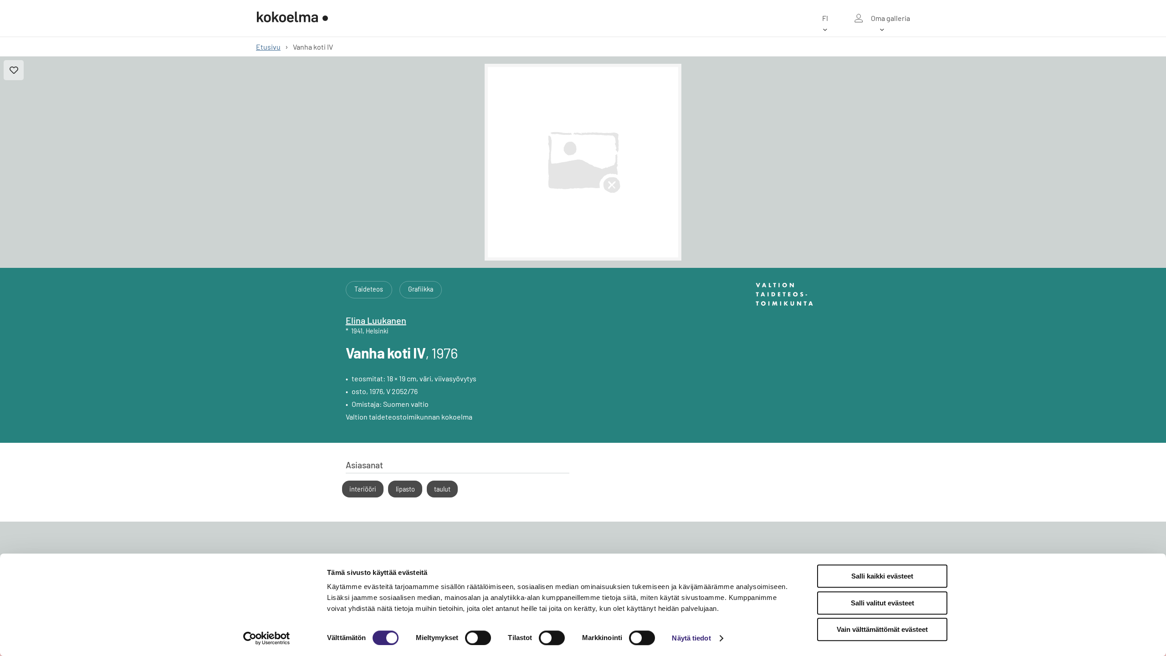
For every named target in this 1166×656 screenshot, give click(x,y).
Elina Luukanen (376, 320)
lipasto (405, 489)
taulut (442, 489)
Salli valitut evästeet (882, 603)
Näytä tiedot (691, 638)
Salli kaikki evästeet (882, 576)
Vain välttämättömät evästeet (882, 629)
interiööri (362, 489)
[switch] (478, 637)
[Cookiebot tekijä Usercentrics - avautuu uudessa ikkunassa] (267, 638)
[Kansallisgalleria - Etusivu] (292, 18)
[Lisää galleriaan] (14, 70)
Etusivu (268, 46)
